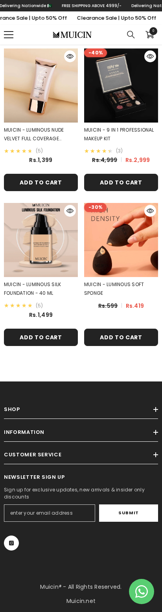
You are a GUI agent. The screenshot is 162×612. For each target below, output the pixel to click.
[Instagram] (11, 543)
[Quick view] (70, 56)
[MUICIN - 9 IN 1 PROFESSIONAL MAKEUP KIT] (121, 85)
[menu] (8, 34)
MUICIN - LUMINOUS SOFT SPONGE (114, 288)
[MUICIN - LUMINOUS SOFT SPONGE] (121, 240)
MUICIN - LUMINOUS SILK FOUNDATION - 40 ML (32, 288)
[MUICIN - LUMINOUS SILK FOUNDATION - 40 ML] (41, 240)
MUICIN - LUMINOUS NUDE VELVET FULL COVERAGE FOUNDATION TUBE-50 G (34, 134)
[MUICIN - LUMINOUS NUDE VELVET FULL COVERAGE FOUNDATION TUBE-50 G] (41, 85)
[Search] (131, 34)
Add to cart (41, 182)
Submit (128, 513)
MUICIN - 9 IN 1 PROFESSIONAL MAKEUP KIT (119, 134)
